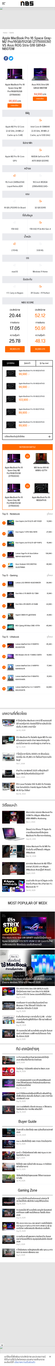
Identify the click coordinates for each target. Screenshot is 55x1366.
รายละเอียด (14, 105)
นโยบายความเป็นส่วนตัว (24, 1362)
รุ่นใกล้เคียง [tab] (11, 363)
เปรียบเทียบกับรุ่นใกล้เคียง (15, 437)
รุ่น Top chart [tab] (44, 363)
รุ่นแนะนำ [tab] (27, 363)
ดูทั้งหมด (50, 514)
